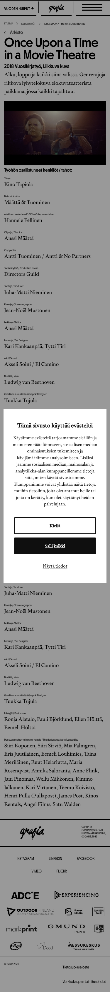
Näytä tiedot (55, 566)
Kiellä (55, 525)
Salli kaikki (55, 546)
